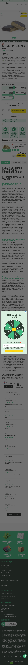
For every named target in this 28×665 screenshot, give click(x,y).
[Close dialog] (25, 312)
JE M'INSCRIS (14, 351)
